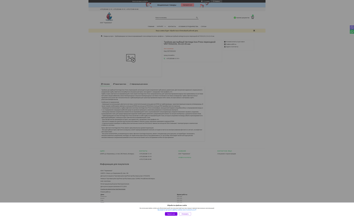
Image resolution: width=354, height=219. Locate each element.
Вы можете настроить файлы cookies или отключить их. (176, 210)
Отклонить (185, 214)
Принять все (171, 214)
